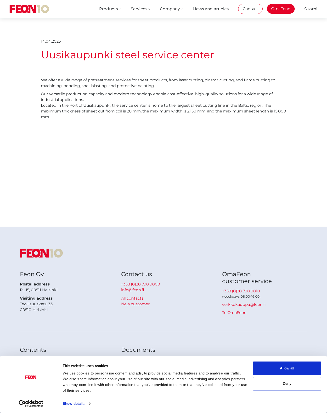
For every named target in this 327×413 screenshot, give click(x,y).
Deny (287, 383)
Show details (74, 404)
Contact (250, 8)
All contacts (132, 298)
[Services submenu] (149, 9)
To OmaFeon (234, 312)
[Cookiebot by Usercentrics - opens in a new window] (31, 403)
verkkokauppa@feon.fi (244, 304)
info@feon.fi (132, 290)
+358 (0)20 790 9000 (140, 284)
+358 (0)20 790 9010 (241, 291)
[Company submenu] (182, 9)
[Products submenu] (120, 9)
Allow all (287, 368)
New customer (135, 304)
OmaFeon (280, 8)
